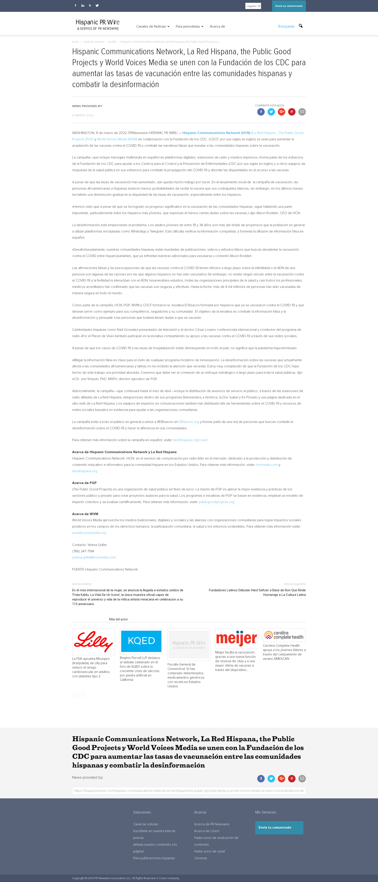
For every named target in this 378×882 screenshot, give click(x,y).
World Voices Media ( (113, 139)
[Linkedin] (82, 5)
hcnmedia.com (267, 465)
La (264, 133)
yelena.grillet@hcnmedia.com (94, 557)
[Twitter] (97, 5)
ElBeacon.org (189, 422)
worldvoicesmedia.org (89, 533)
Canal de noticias (145, 824)
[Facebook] (75, 5)
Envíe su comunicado (289, 5)
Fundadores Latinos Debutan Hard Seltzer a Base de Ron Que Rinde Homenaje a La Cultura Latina (257, 592)
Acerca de (217, 26)
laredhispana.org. (85, 471)
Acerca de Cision (206, 831)
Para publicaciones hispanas (154, 858)
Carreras (200, 858)
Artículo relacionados (89, 619)
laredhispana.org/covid (190, 440)
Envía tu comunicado (275, 827)
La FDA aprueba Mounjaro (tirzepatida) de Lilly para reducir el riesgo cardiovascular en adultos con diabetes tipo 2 (91, 667)
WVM (132, 139)
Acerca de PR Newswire (211, 824)
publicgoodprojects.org (216, 502)
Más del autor (118, 619)
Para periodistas (188, 26)
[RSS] (90, 5)
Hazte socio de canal (209, 851)
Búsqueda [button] (286, 26)
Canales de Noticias (151, 26)
